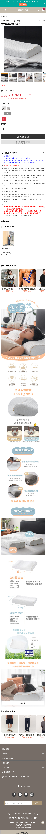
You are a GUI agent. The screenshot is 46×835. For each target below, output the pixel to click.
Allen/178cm (5, 253)
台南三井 (4, 255)
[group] (10, 281)
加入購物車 (23, 136)
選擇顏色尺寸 (23, 832)
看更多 (23, 703)
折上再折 (23, 4)
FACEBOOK (14, 794)
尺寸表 (7, 113)
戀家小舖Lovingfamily (10, 20)
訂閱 (36, 803)
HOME (3, 16)
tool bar (42, 822)
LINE (20, 794)
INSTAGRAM (26, 794)
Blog (32, 794)
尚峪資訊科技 (27, 828)
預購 (3, 85)
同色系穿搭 (5, 249)
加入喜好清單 (23, 142)
